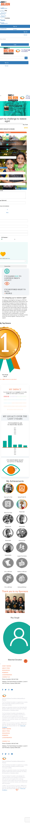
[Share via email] (11, 112)
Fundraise (7, 18)
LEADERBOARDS (7, 675)
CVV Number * (4, 237)
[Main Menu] (0, 95)
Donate (15, 29)
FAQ (6, 10)
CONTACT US (6, 677)
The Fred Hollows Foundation (13, 723)
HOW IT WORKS (6, 666)
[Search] (26, 58)
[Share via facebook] (9, 112)
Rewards (3, 20)
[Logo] (15, 3)
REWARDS (5, 672)
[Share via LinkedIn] (13, 112)
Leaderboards (4, 23)
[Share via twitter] (10, 112)
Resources (3, 16)
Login (15, 44)
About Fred (3, 13)
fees (9, 258)
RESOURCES (6, 670)
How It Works (4, 8)
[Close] (29, 95)
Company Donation (17, 168)
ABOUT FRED (6, 668)
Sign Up (15, 26)
